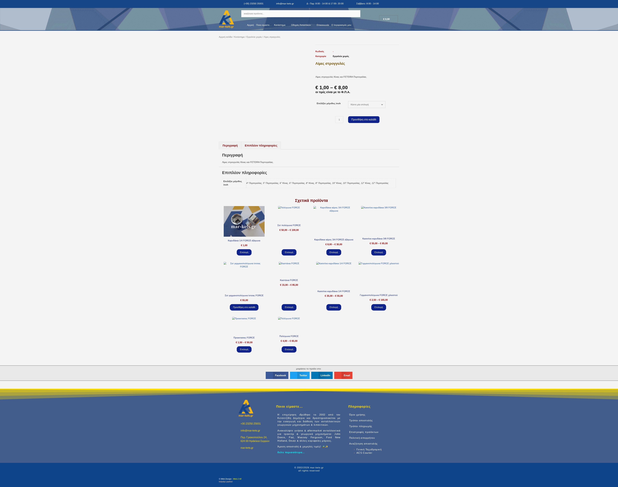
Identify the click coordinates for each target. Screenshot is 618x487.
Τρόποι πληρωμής (360, 426)
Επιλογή (244, 252)
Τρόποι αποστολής (361, 420)
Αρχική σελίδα (225, 37)
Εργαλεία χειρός (254, 37)
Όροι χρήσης (357, 414)
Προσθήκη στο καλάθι (363, 119)
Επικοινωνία (323, 25)
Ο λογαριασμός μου (341, 25)
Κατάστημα (279, 25)
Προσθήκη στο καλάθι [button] (244, 307)
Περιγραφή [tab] (230, 145)
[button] (277, 375)
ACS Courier (364, 452)
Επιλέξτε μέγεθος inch (329, 103)
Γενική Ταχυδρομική (369, 449)
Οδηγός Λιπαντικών (301, 25)
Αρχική (250, 25)
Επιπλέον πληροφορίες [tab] (261, 145)
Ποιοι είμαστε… (264, 25)
